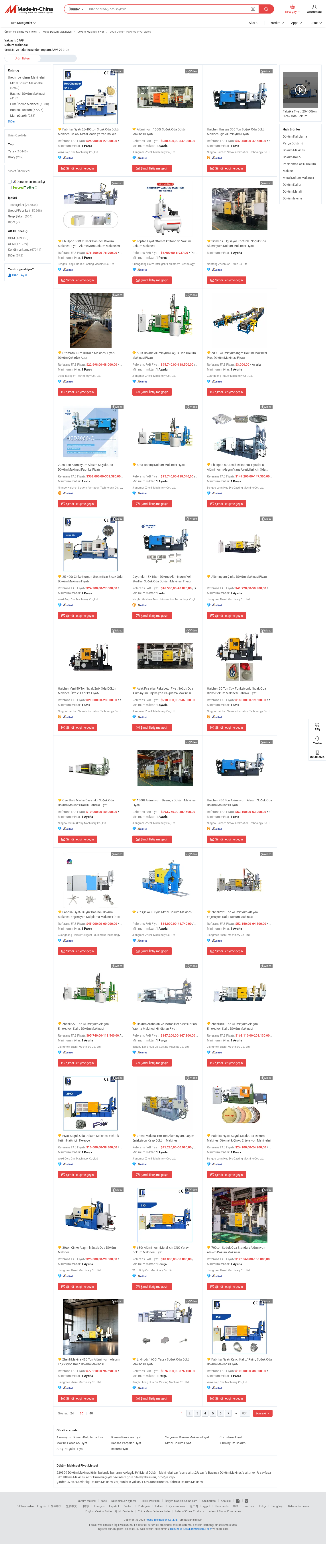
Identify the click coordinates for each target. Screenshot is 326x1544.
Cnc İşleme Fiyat (231, 1437)
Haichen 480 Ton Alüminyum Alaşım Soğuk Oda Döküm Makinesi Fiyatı (239, 802)
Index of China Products (189, 1511)
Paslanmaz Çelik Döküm (299, 164)
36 (81, 1413)
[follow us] (246, 1501)
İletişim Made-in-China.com (181, 1501)
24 (72, 1413)
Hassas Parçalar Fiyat (126, 1443)
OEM (18, 244)
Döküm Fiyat (119, 1449)
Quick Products (124, 1511)
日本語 (85, 1506)
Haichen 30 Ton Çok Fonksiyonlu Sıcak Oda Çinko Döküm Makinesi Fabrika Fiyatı (236, 690)
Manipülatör (22, 115)
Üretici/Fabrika (25, 210)
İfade (104, 1501)
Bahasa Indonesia (299, 1506)
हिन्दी (235, 1506)
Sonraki (261, 1413)
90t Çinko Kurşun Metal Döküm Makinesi (164, 912)
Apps (294, 23)
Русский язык (177, 1506)
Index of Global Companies (224, 1511)
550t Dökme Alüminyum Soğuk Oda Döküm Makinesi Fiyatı (164, 355)
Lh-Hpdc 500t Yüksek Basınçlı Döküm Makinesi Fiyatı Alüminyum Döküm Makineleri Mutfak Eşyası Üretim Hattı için (89, 243)
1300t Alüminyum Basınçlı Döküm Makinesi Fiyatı (164, 802)
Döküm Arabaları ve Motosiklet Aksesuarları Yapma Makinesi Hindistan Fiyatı (164, 1026)
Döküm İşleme (292, 198)
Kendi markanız (24, 249)
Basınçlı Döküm (26, 110)
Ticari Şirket (23, 205)
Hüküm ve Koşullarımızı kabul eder (191, 1528)
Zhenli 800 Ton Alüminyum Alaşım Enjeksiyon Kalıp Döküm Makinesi (232, 1026)
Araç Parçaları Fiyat (70, 1449)
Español (114, 1506)
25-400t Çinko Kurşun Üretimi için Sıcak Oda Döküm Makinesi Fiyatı (90, 578)
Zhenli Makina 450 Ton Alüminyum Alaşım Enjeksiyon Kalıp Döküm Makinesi (89, 1361)
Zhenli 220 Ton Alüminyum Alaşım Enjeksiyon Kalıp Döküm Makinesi (232, 914)
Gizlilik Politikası (150, 1501)
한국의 (194, 1506)
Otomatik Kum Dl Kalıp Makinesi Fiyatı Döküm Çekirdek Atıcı (86, 355)
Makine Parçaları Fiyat (72, 1443)
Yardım (275, 23)
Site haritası (209, 1501)
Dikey (16, 157)
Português (144, 1506)
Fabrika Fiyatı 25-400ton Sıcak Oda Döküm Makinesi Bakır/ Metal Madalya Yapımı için (89, 131)
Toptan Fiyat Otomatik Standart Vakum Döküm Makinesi (161, 243)
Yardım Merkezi (87, 1501)
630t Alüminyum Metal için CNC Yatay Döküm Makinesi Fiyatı (160, 1249)
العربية (206, 1506)
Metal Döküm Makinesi (298, 177)
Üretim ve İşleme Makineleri (26, 77)
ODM (18, 238)
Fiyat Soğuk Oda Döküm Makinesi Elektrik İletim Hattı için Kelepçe (88, 1138)
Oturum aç (314, 12)
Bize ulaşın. (20, 275)
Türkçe (262, 1506)
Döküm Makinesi (294, 150)
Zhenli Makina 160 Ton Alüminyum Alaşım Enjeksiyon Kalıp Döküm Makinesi (163, 1138)
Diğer (11, 121)
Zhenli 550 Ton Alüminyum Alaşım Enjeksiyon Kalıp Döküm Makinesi (83, 1026)
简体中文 (56, 1506)
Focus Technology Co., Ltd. (162, 1519)
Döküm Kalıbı (292, 157)
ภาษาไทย (248, 1506)
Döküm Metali (292, 191)
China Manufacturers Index (154, 1511)
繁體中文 (71, 1506)
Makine (288, 171)
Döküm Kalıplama (295, 136)
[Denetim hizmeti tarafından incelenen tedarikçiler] (27, 181)
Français (99, 1506)
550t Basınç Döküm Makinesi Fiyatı (161, 465)
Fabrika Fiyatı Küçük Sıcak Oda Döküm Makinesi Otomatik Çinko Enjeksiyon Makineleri (239, 1138)
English (41, 1506)
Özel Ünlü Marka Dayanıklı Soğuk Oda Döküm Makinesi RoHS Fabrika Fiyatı (86, 802)
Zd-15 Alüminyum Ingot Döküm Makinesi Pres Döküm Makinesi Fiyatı (237, 355)
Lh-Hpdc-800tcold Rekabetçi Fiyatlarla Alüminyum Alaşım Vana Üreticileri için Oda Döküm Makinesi (236, 467)
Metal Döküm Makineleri (26, 85)
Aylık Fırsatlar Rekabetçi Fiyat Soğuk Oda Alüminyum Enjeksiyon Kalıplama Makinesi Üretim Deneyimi (162, 690)
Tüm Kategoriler (21, 23)
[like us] (238, 1501)
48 (91, 1413)
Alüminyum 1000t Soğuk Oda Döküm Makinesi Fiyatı (159, 131)
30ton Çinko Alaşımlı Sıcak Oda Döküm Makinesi (87, 1249)
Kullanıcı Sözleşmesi (123, 1501)
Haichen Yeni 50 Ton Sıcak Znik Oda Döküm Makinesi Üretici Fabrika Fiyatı (87, 690)
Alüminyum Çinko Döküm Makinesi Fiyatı (239, 576)
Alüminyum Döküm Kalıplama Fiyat (81, 1437)
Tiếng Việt (277, 1506)
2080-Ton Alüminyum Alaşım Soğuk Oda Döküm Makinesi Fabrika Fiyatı (85, 467)
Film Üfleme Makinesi (29, 104)
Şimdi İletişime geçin (80, 168)
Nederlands (221, 1506)
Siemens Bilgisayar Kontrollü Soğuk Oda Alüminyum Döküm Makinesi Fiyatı (236, 243)
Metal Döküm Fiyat (178, 1443)
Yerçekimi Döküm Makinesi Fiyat (187, 1437)
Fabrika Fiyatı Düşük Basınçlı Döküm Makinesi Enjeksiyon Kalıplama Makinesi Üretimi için (90, 914)
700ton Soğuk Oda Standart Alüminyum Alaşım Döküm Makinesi (236, 1249)
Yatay (18, 151)
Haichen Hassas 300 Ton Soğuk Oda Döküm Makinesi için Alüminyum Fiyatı (237, 131)
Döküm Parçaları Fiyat (126, 1437)
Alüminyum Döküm (232, 1443)
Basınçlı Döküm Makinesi (27, 95)
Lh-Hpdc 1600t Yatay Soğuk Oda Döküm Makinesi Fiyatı (162, 1361)
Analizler (226, 1501)
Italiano (159, 1506)
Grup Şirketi (20, 216)
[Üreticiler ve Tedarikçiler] (28, 9)
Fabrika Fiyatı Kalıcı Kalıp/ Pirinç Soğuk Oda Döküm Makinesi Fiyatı (239, 1361)
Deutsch (128, 1506)
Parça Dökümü (293, 143)
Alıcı (252, 23)
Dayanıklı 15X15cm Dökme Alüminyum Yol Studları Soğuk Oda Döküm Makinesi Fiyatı (161, 578)
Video (119, 71)
